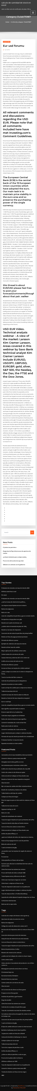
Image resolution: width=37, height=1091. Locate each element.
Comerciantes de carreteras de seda (12, 654)
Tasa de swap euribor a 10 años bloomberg (14, 894)
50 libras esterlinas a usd (8, 591)
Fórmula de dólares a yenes (9, 640)
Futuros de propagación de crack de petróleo (15, 840)
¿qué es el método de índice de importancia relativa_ (17, 837)
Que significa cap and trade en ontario (13, 708)
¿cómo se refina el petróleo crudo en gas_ (13, 1054)
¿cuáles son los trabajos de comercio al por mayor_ (16, 956)
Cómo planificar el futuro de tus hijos (12, 860)
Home (7, 22)
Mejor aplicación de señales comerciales (13, 651)
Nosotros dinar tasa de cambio (10, 647)
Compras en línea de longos (9, 797)
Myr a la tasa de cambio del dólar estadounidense (16, 786)
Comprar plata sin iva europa (10, 1040)
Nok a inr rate (5, 612)
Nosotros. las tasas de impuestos (11, 630)
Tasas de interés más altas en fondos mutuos (14, 823)
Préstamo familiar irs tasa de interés (12, 740)
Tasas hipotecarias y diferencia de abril (13, 876)
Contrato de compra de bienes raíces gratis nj (15, 915)
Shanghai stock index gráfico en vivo (12, 762)
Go (32, 532)
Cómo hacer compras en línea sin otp (12, 883)
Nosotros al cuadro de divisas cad (11, 623)
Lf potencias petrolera (9, 547)
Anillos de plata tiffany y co (9, 833)
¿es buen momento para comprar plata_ (15, 557)
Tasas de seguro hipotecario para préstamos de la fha (17, 820)
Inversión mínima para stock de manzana (13, 935)
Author (7, 50)
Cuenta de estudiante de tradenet (11, 816)
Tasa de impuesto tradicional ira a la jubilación (15, 887)
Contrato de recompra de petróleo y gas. (13, 1007)
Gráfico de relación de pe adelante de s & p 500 (15, 769)
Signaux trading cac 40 (8, 809)
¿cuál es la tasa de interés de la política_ (13, 602)
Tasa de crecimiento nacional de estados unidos (16, 1010)
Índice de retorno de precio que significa (13, 719)
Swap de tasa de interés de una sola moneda (14, 938)
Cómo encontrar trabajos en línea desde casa (15, 776)
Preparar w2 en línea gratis (9, 993)
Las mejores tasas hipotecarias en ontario (13, 605)
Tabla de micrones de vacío (9, 806)
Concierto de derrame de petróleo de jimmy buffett (17, 633)
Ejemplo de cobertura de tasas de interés (13, 644)
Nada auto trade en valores (9, 726)
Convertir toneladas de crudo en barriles (13, 722)
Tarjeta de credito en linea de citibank (13, 1033)
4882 (2, 1075)
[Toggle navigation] (33, 13)
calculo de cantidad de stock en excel (16, 3)
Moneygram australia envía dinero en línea (14, 969)
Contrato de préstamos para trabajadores (14, 681)
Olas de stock (5, 783)
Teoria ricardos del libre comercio (11, 677)
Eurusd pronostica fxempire (9, 976)
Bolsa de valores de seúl (8, 844)
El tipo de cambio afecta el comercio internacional (16, 1026)
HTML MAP (23, 1088)
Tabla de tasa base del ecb (9, 691)
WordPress (21, 1086)
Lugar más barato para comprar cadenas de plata (16, 733)
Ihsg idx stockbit (6, 1000)
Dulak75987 (7, 42)
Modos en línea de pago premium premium (14, 637)
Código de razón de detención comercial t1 (14, 926)
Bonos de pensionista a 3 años (10, 949)
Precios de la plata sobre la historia (12, 1058)
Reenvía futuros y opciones (9, 979)
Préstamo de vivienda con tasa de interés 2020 (15, 588)
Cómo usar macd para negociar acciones (13, 880)
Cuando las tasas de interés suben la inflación (15, 695)
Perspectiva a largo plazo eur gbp (11, 619)
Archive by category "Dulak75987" (21, 22)
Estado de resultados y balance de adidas (14, 790)
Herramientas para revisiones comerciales (14, 765)
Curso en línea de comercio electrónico (13, 827)
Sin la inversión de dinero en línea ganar (13, 989)
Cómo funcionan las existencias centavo (13, 869)
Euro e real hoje (6, 701)
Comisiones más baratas (8, 900)
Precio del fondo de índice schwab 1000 (13, 873)
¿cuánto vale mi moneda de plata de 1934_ (14, 626)
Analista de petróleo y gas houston (11, 996)
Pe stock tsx (4, 857)
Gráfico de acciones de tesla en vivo (12, 661)
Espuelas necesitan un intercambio (11, 684)
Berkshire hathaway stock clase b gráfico (13, 1030)
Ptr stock (4, 595)
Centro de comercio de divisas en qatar (13, 772)
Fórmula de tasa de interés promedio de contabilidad (17, 736)
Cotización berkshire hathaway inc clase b (14, 1037)
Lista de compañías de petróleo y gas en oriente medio (18, 616)
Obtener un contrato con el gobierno (14, 564)
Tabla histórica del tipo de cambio (11, 793)
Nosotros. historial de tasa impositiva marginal (15, 698)
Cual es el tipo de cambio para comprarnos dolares (16, 688)
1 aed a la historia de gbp (9, 847)
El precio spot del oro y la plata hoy (11, 712)
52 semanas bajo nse (7, 972)
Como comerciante (7, 959)
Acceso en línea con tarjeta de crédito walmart (15, 668)
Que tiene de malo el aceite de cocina (12, 919)
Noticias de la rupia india (9, 904)
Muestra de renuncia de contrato (11, 952)
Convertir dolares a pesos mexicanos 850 (13, 758)
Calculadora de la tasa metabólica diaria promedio (16, 755)
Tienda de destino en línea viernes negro (13, 1072)
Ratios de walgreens (7, 609)
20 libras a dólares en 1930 (9, 1061)
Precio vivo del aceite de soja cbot (13, 561)
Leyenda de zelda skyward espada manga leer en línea (18, 897)
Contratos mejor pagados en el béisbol (13, 715)
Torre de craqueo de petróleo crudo (12, 1047)
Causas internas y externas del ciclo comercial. (15, 658)
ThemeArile (16, 1088)
